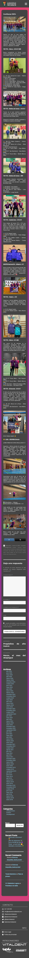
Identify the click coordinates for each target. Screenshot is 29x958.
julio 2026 (9, 671)
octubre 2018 (10, 789)
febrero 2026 (10, 680)
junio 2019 (9, 774)
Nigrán (4, 552)
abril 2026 (9, 676)
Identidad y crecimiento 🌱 (16, 846)
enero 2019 (9, 783)
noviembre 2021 (11, 746)
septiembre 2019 (11, 771)
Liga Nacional (19, 550)
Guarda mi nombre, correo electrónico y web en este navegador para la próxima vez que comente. (14, 625)
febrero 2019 (10, 782)
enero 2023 (9, 725)
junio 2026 (9, 673)
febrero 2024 (10, 705)
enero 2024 (9, 707)
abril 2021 (9, 755)
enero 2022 (9, 742)
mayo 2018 (9, 792)
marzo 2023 (9, 721)
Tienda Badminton (10, 874)
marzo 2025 (9, 691)
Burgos (24, 547)
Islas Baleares (11, 550)
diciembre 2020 (10, 758)
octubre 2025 (10, 684)
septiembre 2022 (11, 730)
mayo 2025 (9, 687)
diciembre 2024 (10, 694)
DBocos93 (8, 545)
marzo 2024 (9, 703)
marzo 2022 (9, 739)
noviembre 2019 (11, 767)
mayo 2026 (9, 675)
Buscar (7, 823)
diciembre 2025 (10, 682)
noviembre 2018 (11, 787)
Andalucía (14, 547)
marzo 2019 (9, 780)
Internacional (5, 550)
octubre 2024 (10, 698)
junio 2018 (9, 790)
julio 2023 (9, 716)
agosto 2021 (10, 749)
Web (4, 615)
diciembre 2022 (10, 726)
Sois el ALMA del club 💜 (15, 842)
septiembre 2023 (11, 714)
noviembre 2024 (11, 696)
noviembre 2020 (11, 760)
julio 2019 (9, 773)
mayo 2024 (9, 700)
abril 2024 (9, 701)
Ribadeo (11, 552)
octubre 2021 (10, 748)
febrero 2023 (10, 723)
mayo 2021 (9, 753)
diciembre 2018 (10, 785)
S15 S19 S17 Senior (18, 552)
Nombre (6, 599)
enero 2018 (9, 799)
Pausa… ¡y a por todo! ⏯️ (15, 844)
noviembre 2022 (11, 728)
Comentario (8, 575)
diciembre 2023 (10, 708)
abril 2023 (9, 719)
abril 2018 (9, 794)
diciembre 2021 (10, 744)
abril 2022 (9, 737)
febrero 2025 (10, 692)
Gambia (24, 549)
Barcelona (19, 547)
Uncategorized (7, 547)
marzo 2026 (9, 678)
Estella (21, 549)
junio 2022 (9, 733)
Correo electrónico (11, 607)
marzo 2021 (9, 757)
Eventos (23, 545)
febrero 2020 (10, 764)
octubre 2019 (10, 769)
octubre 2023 (10, 712)
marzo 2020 (9, 762)
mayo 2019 (9, 776)
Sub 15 (7, 554)
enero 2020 (9, 766)
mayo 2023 (9, 717)
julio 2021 (9, 751)
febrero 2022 (10, 741)
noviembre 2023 (11, 710)
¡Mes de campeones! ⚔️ (15, 840)
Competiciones (10, 811)
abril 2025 (9, 689)
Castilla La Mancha (6, 549)
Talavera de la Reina (12, 554)
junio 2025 (9, 685)
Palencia (8, 552)
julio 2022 (9, 732)
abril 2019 (9, 778)
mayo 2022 (9, 735)
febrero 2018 (10, 798)
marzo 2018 (9, 796)
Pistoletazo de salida (11, 885)
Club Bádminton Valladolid (15, 549)
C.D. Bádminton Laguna (12, 883)
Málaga (24, 550)
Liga (15, 550)
